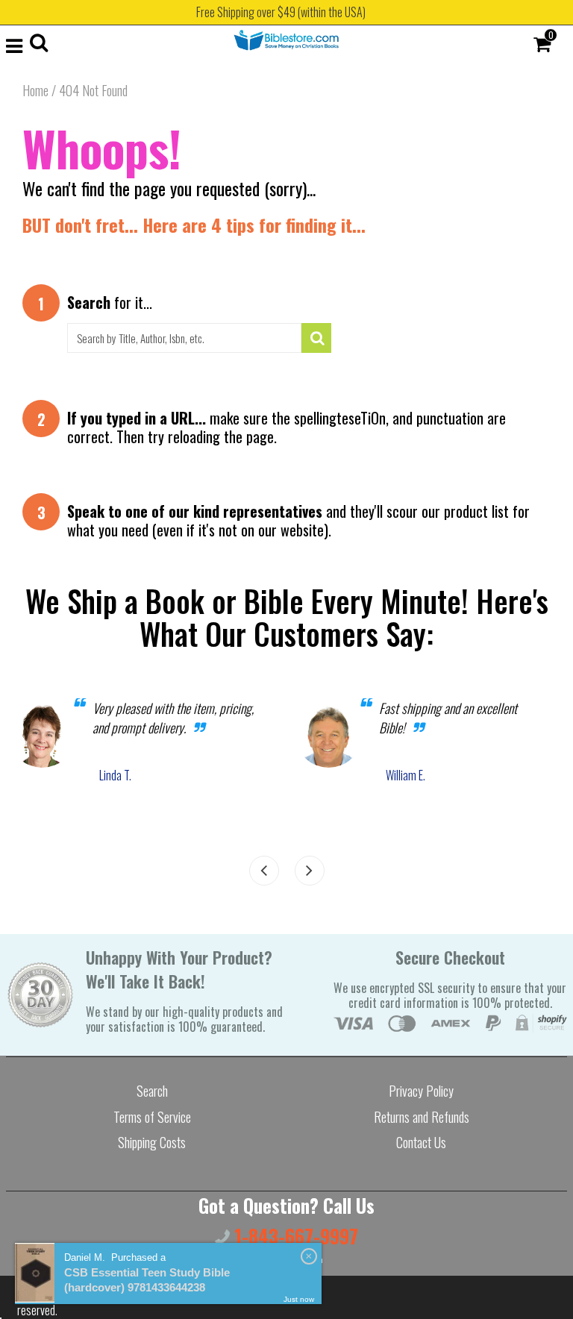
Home (35, 90)
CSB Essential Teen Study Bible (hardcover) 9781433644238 (147, 1280)
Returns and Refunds (421, 1117)
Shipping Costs (152, 1142)
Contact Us (421, 1142)
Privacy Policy (421, 1090)
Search (152, 1090)
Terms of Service (152, 1117)
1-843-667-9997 (294, 1236)
